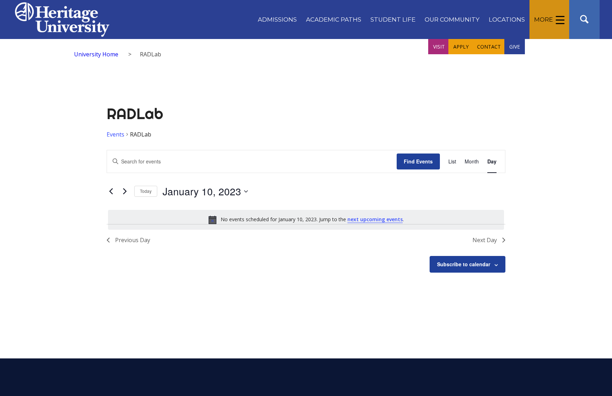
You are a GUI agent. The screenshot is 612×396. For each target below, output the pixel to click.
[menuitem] (277, 19)
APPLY (461, 46)
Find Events (418, 161)
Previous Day (132, 240)
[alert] (306, 220)
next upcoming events (375, 219)
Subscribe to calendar (463, 264)
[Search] (584, 19)
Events (115, 134)
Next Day (484, 240)
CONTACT (489, 46)
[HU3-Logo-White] (62, 19)
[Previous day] (111, 191)
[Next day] (124, 191)
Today (146, 191)
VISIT (439, 46)
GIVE (514, 46)
